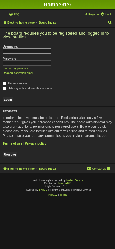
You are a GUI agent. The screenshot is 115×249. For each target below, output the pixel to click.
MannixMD (64, 183)
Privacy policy (36, 143)
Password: (10, 58)
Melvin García (74, 180)
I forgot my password (16, 68)
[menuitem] (14, 14)
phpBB (43, 189)
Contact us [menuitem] (99, 168)
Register (10, 155)
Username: (10, 46)
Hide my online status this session (29, 88)
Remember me (17, 83)
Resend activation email (18, 73)
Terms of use (12, 143)
